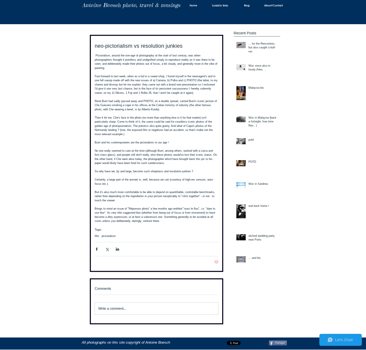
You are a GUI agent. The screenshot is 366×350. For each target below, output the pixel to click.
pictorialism (109, 236)
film (97, 236)
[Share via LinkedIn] (117, 249)
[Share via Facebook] (97, 249)
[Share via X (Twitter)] (107, 249)
